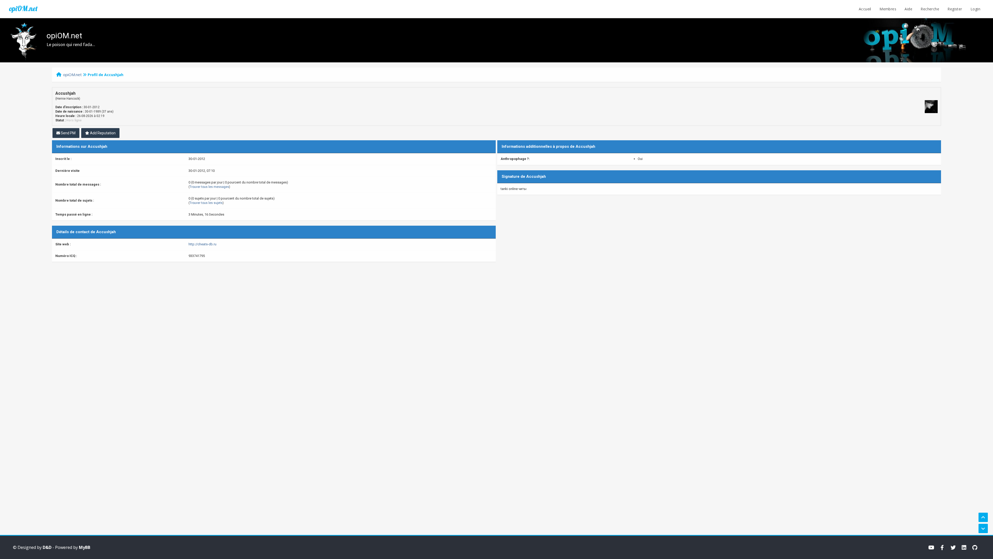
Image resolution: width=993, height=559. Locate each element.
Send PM (68, 133)
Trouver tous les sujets (206, 203)
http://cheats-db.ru (202, 244)
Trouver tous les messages (209, 187)
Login (975, 8)
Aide (908, 8)
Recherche (930, 8)
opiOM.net (23, 8)
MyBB (84, 547)
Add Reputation (102, 133)
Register (954, 8)
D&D (47, 547)
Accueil (865, 8)
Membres (887, 8)
